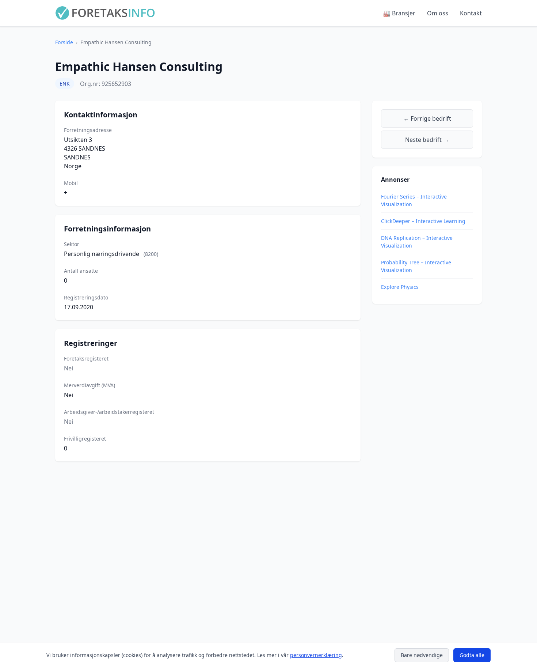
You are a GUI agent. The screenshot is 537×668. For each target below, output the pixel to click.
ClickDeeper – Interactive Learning (423, 221)
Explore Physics (400, 286)
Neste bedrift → (427, 140)
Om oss (437, 13)
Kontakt (471, 13)
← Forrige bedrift (427, 118)
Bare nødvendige (422, 655)
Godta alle (472, 655)
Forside (64, 42)
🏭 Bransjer (399, 13)
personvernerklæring (316, 655)
